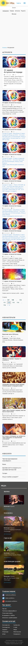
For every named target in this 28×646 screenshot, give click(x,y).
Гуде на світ (8, 538)
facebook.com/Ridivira (10, 595)
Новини (12, 10)
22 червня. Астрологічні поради (13, 71)
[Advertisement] (14, 30)
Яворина (7, 491)
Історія (15, 627)
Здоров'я (4, 629)
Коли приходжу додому (12, 561)
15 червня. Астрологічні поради (11, 231)
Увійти (18, 3)
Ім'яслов (17, 10)
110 (20, 300)
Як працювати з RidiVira (8, 615)
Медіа (15, 629)
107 (8, 300)
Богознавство (6, 625)
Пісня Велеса (8, 513)
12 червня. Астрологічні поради (11, 254)
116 (5, 305)
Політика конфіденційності (9, 611)
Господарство (6, 627)
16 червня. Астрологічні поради (11, 206)
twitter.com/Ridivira (9, 598)
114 (18, 302)
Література (5, 631)
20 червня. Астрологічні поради (11, 102)
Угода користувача (7, 613)
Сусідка (4, 473)
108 (13, 300)
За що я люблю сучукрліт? (10, 477)
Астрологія (6, 10)
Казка (4, 464)
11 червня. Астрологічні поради (11, 281)
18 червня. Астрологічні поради (11, 154)
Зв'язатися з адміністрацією (9, 617)
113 (13, 302)
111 (5, 302)
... (13, 82)
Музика (12, 506)
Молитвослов (17, 631)
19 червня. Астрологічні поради (11, 129)
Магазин (14, 14)
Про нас (4, 608)
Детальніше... (8, 509)
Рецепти (23, 10)
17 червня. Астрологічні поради (11, 181)
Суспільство (16, 625)
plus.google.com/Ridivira (11, 601)
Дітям (3, 634)
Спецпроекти (16, 634)
